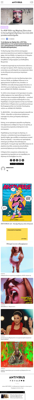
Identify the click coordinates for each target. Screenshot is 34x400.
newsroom (12, 38)
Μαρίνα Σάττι (20, 163)
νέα (6, 27)
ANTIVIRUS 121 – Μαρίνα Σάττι (8, 306)
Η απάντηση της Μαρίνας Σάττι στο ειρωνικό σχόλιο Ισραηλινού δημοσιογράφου (16, 338)
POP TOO (13, 163)
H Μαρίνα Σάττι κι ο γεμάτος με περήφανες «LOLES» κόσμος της (16, 275)
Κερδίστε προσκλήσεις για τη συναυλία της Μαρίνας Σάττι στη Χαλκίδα (16, 371)
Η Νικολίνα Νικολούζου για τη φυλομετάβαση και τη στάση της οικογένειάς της (16, 396)
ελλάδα (2, 27)
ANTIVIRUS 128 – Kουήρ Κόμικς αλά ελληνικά (17, 224)
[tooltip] (11, 160)
